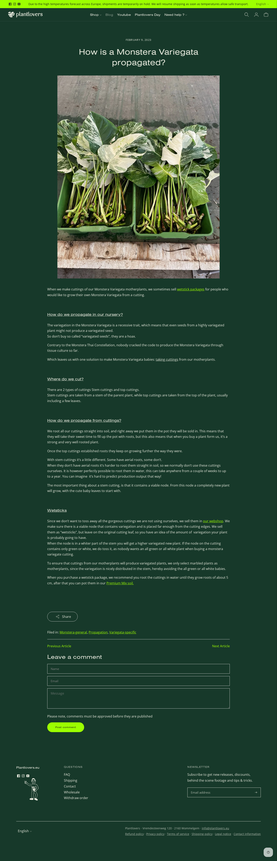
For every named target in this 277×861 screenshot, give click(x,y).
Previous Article (59, 646)
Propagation (98, 632)
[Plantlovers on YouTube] (19, 4)
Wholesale (72, 792)
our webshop (213, 521)
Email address (201, 788)
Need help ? (174, 15)
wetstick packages (190, 289)
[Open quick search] (246, 14)
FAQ (67, 774)
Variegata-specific (122, 632)
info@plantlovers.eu (215, 828)
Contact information (247, 834)
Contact (70, 786)
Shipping (70, 780)
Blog (109, 15)
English (261, 4)
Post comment (65, 727)
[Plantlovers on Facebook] (10, 4)
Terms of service (178, 834)
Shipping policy (202, 834)
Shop (94, 15)
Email (55, 676)
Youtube (124, 15)
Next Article (221, 646)
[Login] (256, 14)
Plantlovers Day (147, 15)
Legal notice (223, 834)
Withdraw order (76, 798)
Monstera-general (73, 632)
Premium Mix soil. (120, 583)
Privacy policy (155, 834)
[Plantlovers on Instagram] (14, 4)
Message (57, 689)
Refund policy (134, 834)
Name (55, 664)
